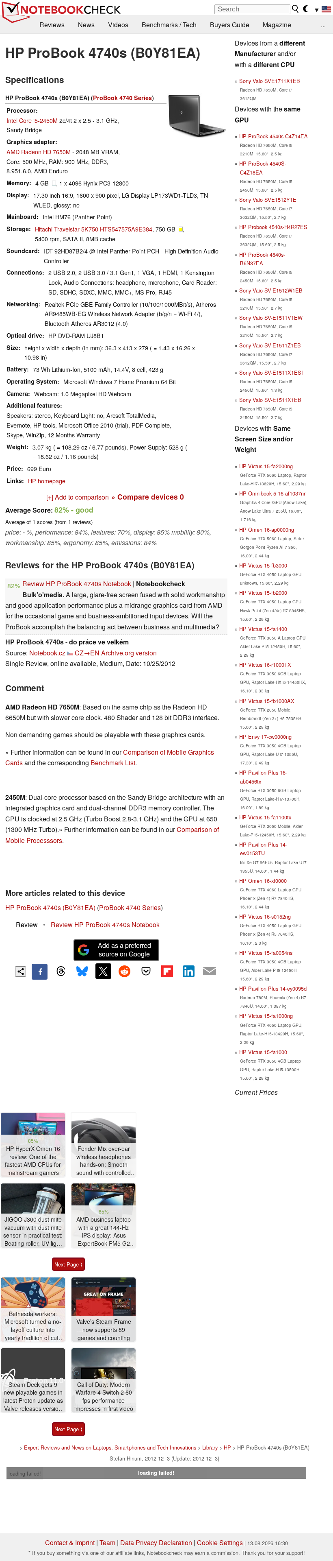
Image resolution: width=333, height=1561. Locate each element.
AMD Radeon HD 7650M (38, 151)
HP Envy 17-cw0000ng (265, 736)
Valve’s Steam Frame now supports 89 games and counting (103, 1329)
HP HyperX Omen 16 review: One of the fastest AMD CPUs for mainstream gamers (33, 1161)
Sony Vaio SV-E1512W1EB (271, 290)
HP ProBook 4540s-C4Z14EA (273, 136)
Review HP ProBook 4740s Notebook (76, 583)
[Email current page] (209, 971)
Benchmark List (113, 762)
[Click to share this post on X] (103, 971)
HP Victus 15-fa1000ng (266, 1016)
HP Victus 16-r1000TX (265, 664)
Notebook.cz (47, 652)
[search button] (295, 9)
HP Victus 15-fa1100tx (265, 817)
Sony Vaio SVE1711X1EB (269, 81)
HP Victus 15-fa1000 (263, 1052)
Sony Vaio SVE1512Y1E (267, 199)
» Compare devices (147, 496)
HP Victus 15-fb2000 (263, 592)
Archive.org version (129, 652)
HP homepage (46, 480)
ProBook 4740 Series (122, 98)
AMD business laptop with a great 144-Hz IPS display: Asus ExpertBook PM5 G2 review (103, 1232)
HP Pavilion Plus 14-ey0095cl (273, 988)
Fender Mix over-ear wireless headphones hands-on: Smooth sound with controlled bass (103, 1161)
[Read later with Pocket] (146, 971)
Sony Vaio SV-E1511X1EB (270, 400)
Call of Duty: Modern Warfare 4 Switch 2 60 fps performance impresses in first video (103, 1397)
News (86, 24)
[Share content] (20, 971)
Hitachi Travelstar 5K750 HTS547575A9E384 (93, 229)
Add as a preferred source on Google (124, 949)
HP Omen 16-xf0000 (263, 880)
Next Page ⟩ (68, 1264)
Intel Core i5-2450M (32, 120)
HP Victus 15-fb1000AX (266, 701)
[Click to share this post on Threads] (61, 971)
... (323, 24)
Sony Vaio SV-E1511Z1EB (270, 345)
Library (210, 1447)
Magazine (277, 24)
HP (227, 1447)
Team (107, 1542)
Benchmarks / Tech (169, 24)
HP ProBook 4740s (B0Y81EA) (50, 907)
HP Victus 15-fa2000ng (266, 466)
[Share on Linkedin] (188, 971)
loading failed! (25, 1473)
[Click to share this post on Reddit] (124, 971)
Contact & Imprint (70, 1542)
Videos (118, 24)
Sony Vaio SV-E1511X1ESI (271, 372)
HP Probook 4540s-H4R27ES (273, 227)
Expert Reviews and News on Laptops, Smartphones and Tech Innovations (110, 1447)
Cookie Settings (220, 1542)
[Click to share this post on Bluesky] (82, 971)
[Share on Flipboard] (167, 971)
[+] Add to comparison (77, 497)
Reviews (52, 24)
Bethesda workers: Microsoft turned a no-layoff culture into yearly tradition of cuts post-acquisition (32, 1326)
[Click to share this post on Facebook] (39, 971)
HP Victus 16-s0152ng (265, 916)
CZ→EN (87, 652)
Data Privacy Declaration (156, 1542)
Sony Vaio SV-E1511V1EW (271, 317)
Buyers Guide (229, 24)
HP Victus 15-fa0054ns (265, 952)
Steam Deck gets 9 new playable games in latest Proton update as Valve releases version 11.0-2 (33, 1397)
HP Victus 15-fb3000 (263, 565)
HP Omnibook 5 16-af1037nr (272, 493)
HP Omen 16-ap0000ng (266, 529)
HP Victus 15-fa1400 (263, 629)
